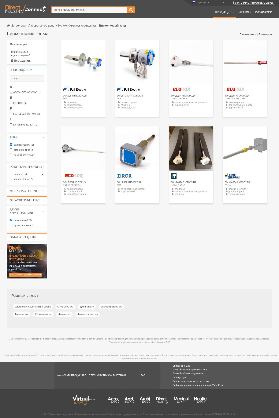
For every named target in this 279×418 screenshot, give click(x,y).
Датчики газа (87, 306)
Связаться (191, 46)
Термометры (21, 314)
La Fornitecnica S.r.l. (25, 124)
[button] (27, 70)
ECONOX (20, 103)
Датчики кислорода (87, 314)
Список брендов (181, 366)
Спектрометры (65, 306)
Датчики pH (64, 314)
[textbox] (89, 9)
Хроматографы (43, 314)
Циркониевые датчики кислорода (33, 306)
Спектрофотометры (111, 306)
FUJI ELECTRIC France (27, 114)
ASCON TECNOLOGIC (26, 92)
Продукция (223, 12)
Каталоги (244, 12)
